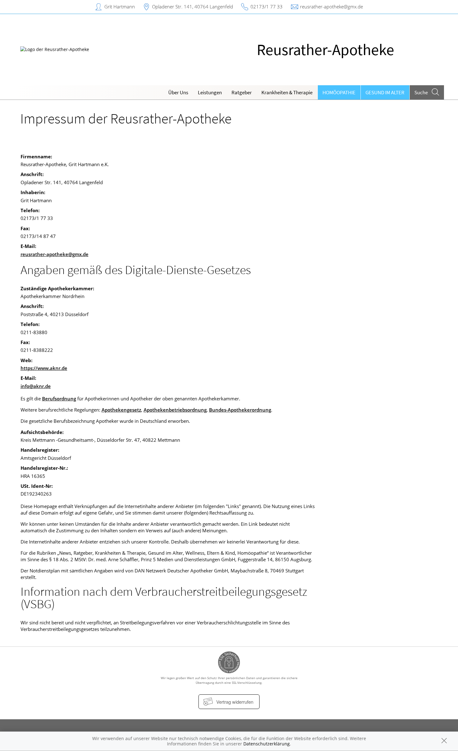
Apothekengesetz (121, 410)
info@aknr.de (36, 386)
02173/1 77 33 (266, 6)
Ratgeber (241, 92)
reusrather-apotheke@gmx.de (331, 6)
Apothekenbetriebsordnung (175, 410)
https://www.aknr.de (44, 368)
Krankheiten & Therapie (286, 92)
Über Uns (178, 92)
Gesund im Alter (384, 92)
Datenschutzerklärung (266, 744)
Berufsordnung (59, 398)
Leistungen (210, 92)
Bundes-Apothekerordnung (240, 410)
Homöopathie (338, 92)
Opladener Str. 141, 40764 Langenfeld (192, 6)
